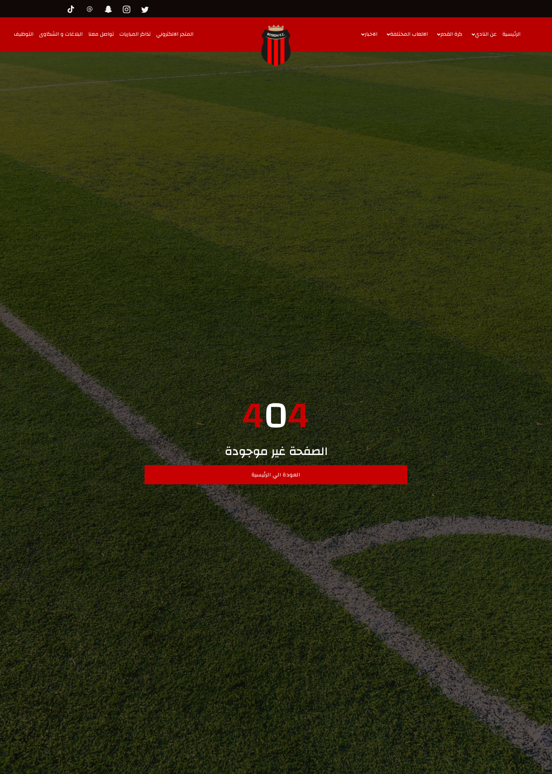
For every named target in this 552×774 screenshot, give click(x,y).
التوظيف (23, 34)
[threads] (91, 8)
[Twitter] (146, 8)
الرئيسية (511, 34)
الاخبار (371, 34)
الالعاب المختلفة (409, 34)
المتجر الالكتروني (174, 34)
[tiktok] (73, 8)
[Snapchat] (110, 8)
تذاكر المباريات (135, 34)
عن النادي (486, 34)
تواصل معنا (101, 34)
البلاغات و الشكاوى (61, 34)
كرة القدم (451, 34)
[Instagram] (128, 8)
